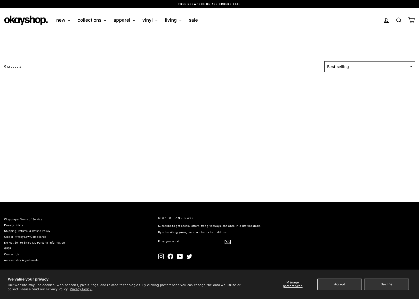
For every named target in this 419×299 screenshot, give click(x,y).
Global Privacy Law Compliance (25, 236)
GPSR (7, 248)
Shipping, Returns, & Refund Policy (27, 231)
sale (193, 20)
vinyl (148, 20)
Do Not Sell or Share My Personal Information (34, 242)
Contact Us (11, 254)
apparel (122, 20)
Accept (339, 284)
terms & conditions (213, 232)
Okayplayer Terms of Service (23, 219)
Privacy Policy (13, 225)
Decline (386, 284)
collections (90, 20)
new (61, 20)
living (171, 20)
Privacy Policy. (81, 289)
